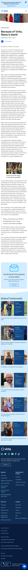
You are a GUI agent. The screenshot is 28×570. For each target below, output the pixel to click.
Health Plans (19, 479)
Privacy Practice (5, 533)
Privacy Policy (4, 530)
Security (3, 553)
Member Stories (5, 510)
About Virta (18, 505)
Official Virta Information (7, 556)
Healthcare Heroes (20, 485)
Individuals (3, 475)
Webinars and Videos (6, 520)
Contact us (6, 464)
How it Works (4, 478)
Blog (17, 515)
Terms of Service (5, 528)
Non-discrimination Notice (7, 542)
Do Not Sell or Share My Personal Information (11, 548)
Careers (17, 510)
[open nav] (26, 11)
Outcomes (3, 505)
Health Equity (4, 513)
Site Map (3, 558)
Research (3, 507)
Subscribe (14, 285)
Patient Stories (5, 27)
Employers (18, 477)
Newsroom (18, 513)
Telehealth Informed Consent (8, 539)
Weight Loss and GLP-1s (6, 480)
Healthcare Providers (21, 482)
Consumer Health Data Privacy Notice (10, 546)
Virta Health (8, 41)
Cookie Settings (6, 564)
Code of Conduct (5, 537)
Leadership (18, 507)
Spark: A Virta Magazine (21, 518)
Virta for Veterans (5, 483)
